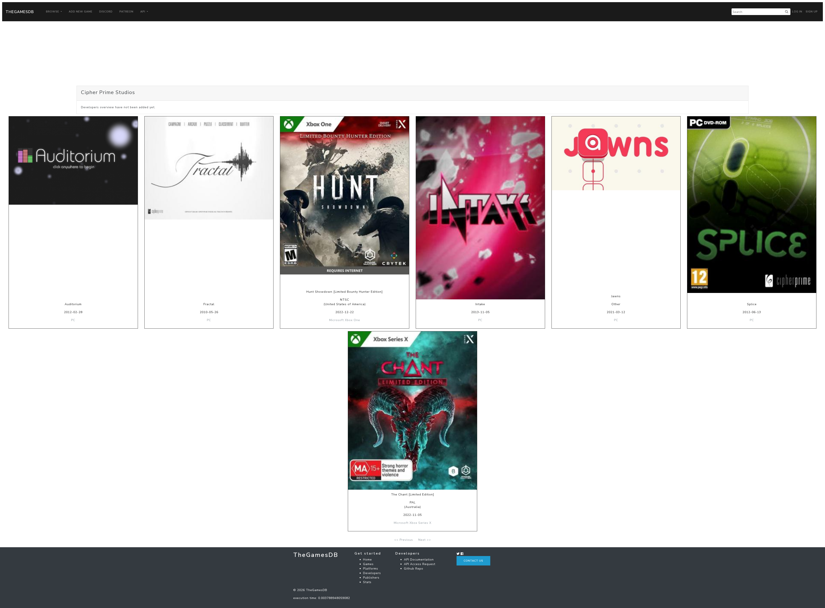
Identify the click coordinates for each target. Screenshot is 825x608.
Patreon (126, 11)
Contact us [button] (473, 560)
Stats (367, 582)
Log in (797, 11)
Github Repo (413, 569)
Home (367, 560)
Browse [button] (53, 11)
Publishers (371, 578)
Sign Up (812, 11)
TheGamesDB (20, 11)
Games (368, 564)
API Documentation (419, 560)
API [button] (143, 11)
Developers (372, 573)
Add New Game (80, 11)
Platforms (370, 569)
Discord (106, 11)
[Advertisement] (412, 53)
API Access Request (419, 564)
